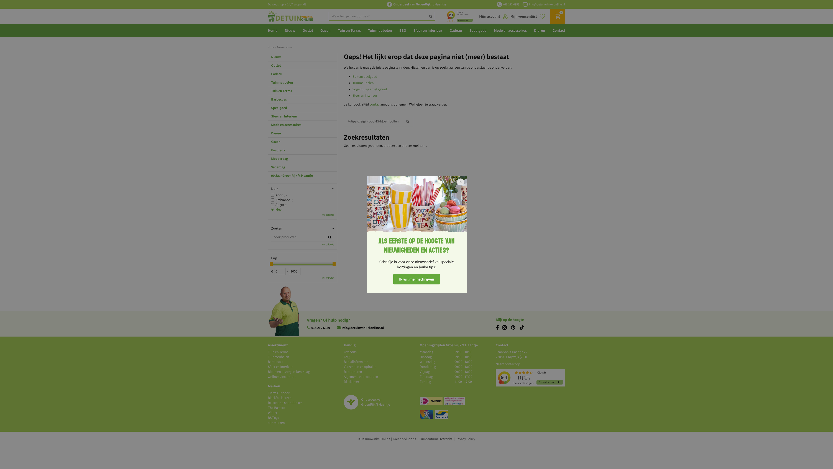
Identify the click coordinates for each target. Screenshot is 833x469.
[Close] (460, 181)
